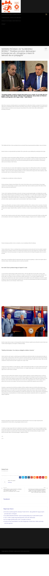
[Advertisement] (24, 36)
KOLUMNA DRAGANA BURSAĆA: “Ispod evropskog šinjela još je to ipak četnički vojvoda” (23, 515)
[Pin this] (43, 477)
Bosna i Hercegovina (9, 14)
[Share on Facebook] (20, 477)
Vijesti (23, 475)
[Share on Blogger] (34, 477)
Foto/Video (15, 475)
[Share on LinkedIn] (26, 477)
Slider (21, 475)
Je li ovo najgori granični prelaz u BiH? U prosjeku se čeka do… (17, 519)
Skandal (18, 475)
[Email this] (46, 477)
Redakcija (3, 475)
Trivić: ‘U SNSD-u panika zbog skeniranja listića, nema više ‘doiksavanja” (19, 517)
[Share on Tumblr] (29, 477)
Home (3, 14)
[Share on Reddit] (37, 477)
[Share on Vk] (40, 477)
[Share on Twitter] (23, 477)
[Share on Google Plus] (31, 477)
